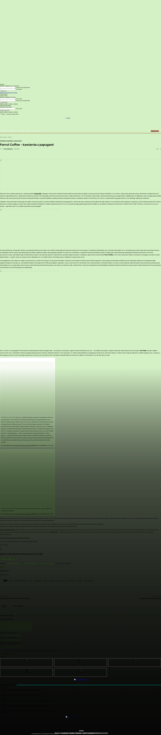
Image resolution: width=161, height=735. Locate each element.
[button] (149, 131)
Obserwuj (80, 659)
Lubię (26, 659)
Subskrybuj (81, 669)
